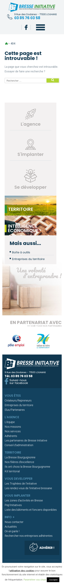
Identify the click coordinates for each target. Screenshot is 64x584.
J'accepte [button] (53, 580)
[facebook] (26, 27)
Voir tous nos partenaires (46, 326)
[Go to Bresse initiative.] (6, 43)
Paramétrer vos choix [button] (35, 579)
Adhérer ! (46, 548)
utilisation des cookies (22, 570)
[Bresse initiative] (32, 7)
